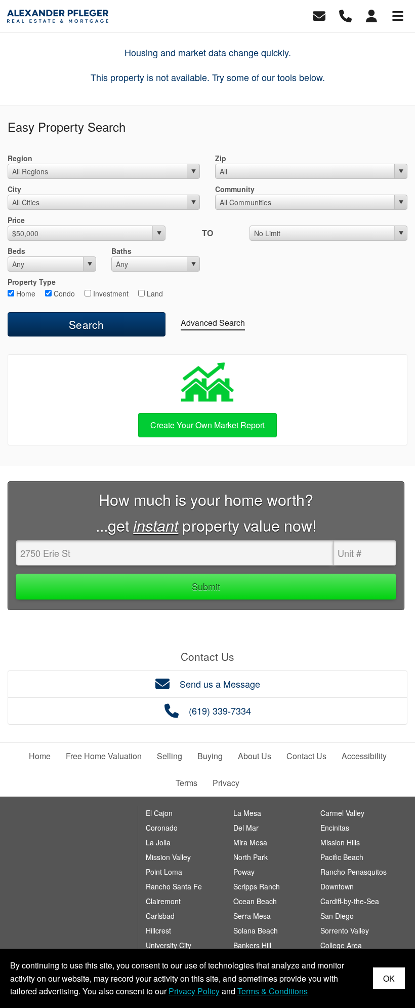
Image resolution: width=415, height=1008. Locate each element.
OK (389, 978)
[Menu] (397, 15)
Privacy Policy (194, 991)
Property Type (32, 282)
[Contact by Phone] (345, 15)
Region (20, 158)
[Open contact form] (319, 15)
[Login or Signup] (371, 15)
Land (154, 293)
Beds (16, 251)
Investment (110, 293)
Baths (121, 251)
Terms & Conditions (272, 991)
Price (16, 220)
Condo (63, 293)
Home (24, 293)
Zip (220, 158)
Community (235, 189)
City (14, 189)
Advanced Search (213, 322)
